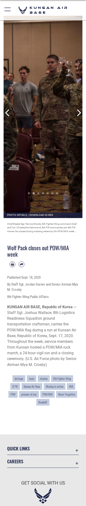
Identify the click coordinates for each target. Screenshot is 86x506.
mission (44, 378)
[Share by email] (21, 264)
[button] (8, 10)
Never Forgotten (66, 394)
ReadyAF (42, 402)
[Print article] (12, 264)
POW (13, 394)
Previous (7, 113)
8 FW (15, 386)
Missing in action (54, 386)
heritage (19, 378)
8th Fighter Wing (62, 378)
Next (78, 113)
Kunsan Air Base (32, 386)
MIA (71, 386)
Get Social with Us (43, 483)
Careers (15, 461)
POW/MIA (48, 394)
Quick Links (18, 448)
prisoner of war (29, 394)
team (31, 378)
